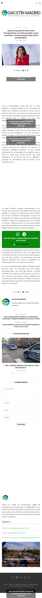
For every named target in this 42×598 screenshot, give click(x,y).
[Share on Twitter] (16, 70)
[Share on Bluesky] (27, 70)
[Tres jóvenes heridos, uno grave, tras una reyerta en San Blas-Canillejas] (21, 350)
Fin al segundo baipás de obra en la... (19, 560)
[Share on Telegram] (23, 70)
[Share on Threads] (25, 70)
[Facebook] (21, 577)
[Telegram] (16, 577)
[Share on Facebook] (14, 70)
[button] (3, 355)
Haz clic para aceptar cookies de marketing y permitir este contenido (21, 77)
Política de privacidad (15, 586)
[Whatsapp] (29, 577)
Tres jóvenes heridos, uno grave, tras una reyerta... (22, 366)
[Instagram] (25, 577)
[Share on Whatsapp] (21, 70)
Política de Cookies (27, 586)
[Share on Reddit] (18, 70)
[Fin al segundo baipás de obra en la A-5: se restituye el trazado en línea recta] (21, 554)
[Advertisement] (21, 185)
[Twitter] (12, 577)
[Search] (36, 3)
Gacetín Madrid (19, 299)
